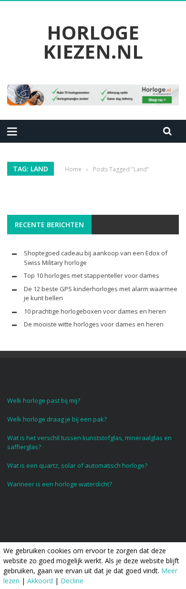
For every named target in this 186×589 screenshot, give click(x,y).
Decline (72, 580)
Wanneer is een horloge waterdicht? (59, 484)
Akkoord (40, 580)
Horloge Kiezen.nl (93, 42)
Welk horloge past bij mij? (43, 400)
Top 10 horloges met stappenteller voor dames (91, 275)
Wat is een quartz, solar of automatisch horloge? (77, 465)
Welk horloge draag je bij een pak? (57, 419)
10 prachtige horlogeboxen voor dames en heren (95, 311)
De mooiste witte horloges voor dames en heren (94, 324)
